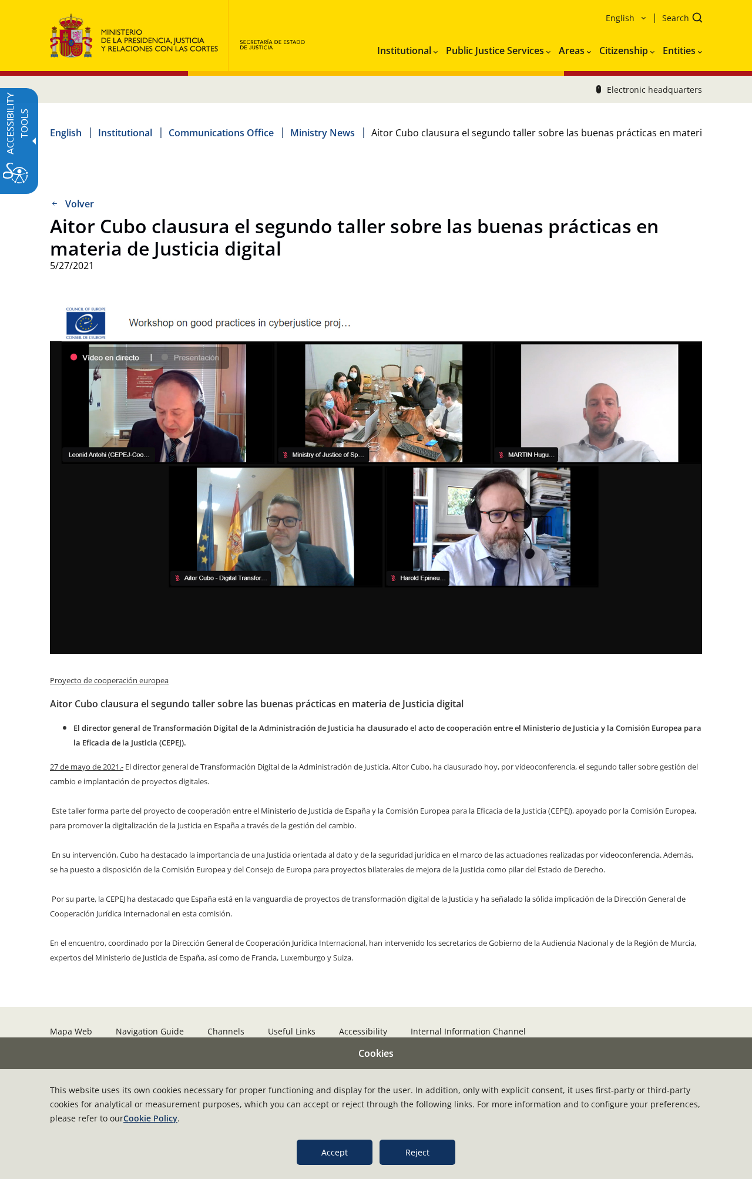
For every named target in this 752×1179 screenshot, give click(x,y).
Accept (334, 1152)
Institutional (125, 132)
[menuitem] (407, 48)
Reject (417, 1152)
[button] (678, 19)
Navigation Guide (150, 1031)
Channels (225, 1031)
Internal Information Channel (468, 1031)
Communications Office (221, 132)
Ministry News (322, 132)
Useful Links (291, 1031)
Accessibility (363, 1031)
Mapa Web (71, 1031)
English (66, 132)
